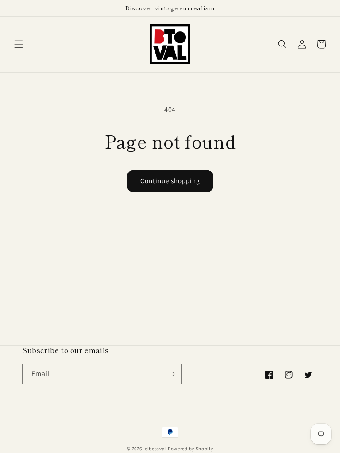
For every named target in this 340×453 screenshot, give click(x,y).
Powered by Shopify (190, 448)
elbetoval (155, 448)
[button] (18, 44)
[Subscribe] (171, 374)
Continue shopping (170, 181)
